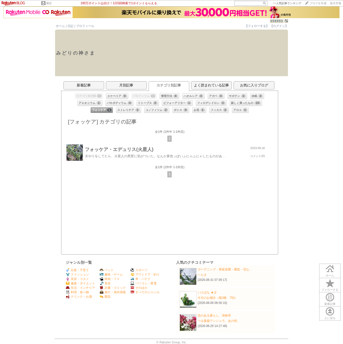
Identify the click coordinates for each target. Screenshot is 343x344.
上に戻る (330, 318)
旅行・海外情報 (115, 292)
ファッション (80, 274)
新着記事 (330, 304)
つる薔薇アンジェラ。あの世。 (219, 321)
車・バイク (142, 279)
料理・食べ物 (80, 292)
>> (287, 3)
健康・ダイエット (83, 283)
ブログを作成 (318, 3)
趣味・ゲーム (114, 274)
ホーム (60, 26)
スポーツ (141, 270)
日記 (70, 26)
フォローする (330, 289)
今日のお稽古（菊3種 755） (218, 298)
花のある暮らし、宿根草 (214, 315)
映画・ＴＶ (112, 279)
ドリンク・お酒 (81, 296)
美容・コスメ (80, 279)
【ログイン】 (279, 26)
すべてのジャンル (147, 292)
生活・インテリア (83, 288)
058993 (276, 21)
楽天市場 (335, 3)
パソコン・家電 (146, 283)
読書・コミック (115, 288)
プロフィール (85, 26)
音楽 (108, 283)
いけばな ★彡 (209, 292)
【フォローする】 (257, 26)
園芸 (49, 3)
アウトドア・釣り (147, 274)
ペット (109, 270)
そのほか (141, 288)
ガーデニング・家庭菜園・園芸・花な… (225, 269)
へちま (202, 274)
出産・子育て (80, 270)
